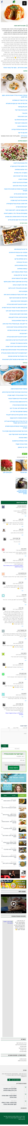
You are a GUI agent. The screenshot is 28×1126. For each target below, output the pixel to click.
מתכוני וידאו (22, 891)
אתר (9, 728)
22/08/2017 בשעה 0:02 (21, 596)
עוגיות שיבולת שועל (22, 1048)
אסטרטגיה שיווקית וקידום (16, 1118)
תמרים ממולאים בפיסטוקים (19, 441)
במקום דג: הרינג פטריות (20, 173)
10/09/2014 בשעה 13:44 (21, 507)
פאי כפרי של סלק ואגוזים (20, 275)
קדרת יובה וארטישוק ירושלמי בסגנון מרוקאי (15, 281)
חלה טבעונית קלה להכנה (20, 163)
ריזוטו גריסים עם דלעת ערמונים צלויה (17, 304)
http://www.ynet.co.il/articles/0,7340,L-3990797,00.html (13, 566)
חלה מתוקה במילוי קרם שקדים (18, 166)
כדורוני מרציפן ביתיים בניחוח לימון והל (16, 415)
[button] (2, 748)
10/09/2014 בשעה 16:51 (18, 520)
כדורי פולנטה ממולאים (21, 169)
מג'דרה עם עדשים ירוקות (21, 1043)
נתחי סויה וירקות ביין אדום (20, 285)
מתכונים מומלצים (23, 1059)
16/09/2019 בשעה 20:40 (21, 695)
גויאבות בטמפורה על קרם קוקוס (18, 418)
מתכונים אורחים (23, 1046)
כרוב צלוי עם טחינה (22, 262)
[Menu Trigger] (24, 3)
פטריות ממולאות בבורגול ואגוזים (18, 197)
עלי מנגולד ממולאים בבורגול (19, 320)
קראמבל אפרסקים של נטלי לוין (18, 411)
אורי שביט (17, 538)
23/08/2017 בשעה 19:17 (18, 609)
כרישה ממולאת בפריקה (20, 259)
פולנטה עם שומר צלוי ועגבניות (18, 343)
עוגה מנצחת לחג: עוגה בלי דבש (18, 408)
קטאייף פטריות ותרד (21, 256)
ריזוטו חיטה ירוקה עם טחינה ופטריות (17, 330)
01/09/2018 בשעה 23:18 (21, 654)
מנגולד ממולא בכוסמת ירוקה (19, 272)
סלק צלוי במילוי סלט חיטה (20, 186)
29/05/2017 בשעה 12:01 (18, 583)
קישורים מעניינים (23, 1051)
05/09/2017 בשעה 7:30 (21, 631)
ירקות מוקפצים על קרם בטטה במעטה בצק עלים (14, 353)
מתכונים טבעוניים (11, 1116)
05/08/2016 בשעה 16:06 (18, 560)
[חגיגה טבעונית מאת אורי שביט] (13, 788)
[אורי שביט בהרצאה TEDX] (13, 874)
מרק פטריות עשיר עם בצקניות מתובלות (16, 103)
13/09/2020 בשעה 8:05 (18, 530)
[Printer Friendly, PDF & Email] (24, 453)
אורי (22, 519)
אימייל (15, 728)
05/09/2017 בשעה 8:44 (18, 643)
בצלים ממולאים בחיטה (21, 265)
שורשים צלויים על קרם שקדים (19, 200)
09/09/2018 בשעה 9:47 (18, 683)
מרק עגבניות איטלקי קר (21, 120)
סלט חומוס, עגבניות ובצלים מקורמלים (17, 203)
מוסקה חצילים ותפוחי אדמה (19, 278)
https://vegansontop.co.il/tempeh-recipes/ (14, 713)
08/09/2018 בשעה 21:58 (21, 674)
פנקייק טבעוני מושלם (22, 1060)
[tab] (22, 795)
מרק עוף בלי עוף (22, 133)
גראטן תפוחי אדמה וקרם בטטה (19, 301)
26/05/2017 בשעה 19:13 (21, 574)
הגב (25, 516)
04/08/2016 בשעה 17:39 (21, 550)
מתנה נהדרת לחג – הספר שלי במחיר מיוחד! (15, 67)
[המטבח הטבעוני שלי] (13, 778)
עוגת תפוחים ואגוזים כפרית (20, 405)
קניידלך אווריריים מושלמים (19, 100)
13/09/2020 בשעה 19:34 (15, 539)
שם (25, 728)
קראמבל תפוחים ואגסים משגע (19, 389)
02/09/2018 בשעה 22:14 (18, 665)
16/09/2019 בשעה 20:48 (18, 705)
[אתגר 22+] (13, 884)
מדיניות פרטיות (22, 1119)
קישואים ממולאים (22, 268)
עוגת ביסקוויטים (23, 1049)
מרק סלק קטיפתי (22, 107)
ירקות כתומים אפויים (21, 207)
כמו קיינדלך (24, 136)
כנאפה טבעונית (23, 437)
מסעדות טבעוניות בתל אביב (20, 1044)
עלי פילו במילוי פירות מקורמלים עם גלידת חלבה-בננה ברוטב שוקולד (15, 422)
